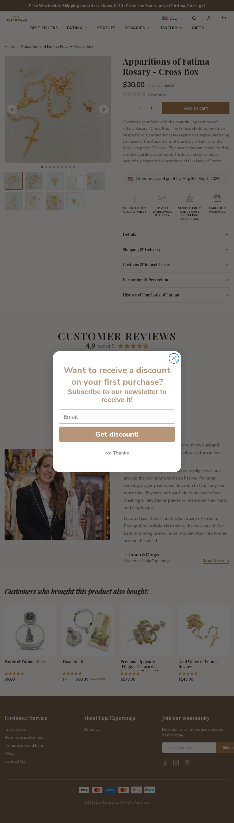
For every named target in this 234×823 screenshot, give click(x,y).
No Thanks (117, 453)
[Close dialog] (174, 358)
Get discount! (117, 434)
